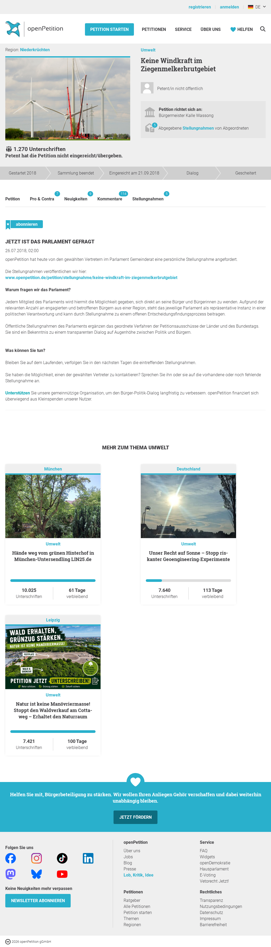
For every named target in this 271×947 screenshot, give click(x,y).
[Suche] (262, 29)
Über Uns (211, 29)
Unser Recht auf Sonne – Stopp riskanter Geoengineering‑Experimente (188, 556)
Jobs (128, 856)
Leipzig (53, 620)
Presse (130, 868)
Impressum (210, 918)
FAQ (203, 850)
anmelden (229, 7)
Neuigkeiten (75, 196)
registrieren (200, 7)
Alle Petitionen (137, 906)
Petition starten (109, 29)
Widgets (207, 856)
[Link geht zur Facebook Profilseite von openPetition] (10, 857)
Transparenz (211, 900)
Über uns (132, 850)
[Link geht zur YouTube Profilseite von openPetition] (62, 873)
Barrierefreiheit (213, 924)
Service (183, 29)
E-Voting (208, 875)
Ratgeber (132, 900)
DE (256, 7)
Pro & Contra (42, 196)
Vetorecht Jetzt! (214, 881)
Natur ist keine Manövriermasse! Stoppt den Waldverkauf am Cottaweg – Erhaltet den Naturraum (53, 710)
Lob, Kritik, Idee (138, 875)
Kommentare (109, 196)
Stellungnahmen (199, 128)
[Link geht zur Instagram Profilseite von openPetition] (36, 857)
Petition (12, 198)
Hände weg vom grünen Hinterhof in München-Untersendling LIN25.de (53, 556)
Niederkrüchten (35, 49)
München (53, 469)
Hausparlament (214, 868)
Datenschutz (211, 912)
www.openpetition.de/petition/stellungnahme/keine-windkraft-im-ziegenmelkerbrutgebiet (91, 277)
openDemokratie (215, 862)
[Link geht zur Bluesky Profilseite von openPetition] (36, 873)
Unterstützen (17, 392)
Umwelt (148, 50)
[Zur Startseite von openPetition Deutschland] (34, 28)
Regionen (132, 924)
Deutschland (188, 469)
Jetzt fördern (135, 817)
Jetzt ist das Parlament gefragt (49, 242)
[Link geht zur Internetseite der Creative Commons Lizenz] (8, 941)
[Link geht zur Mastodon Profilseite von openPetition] (10, 873)
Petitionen (154, 29)
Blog (128, 862)
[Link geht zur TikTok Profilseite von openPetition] (62, 857)
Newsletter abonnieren (38, 900)
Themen (131, 918)
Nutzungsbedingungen (221, 906)
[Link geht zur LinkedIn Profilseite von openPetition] (88, 857)
